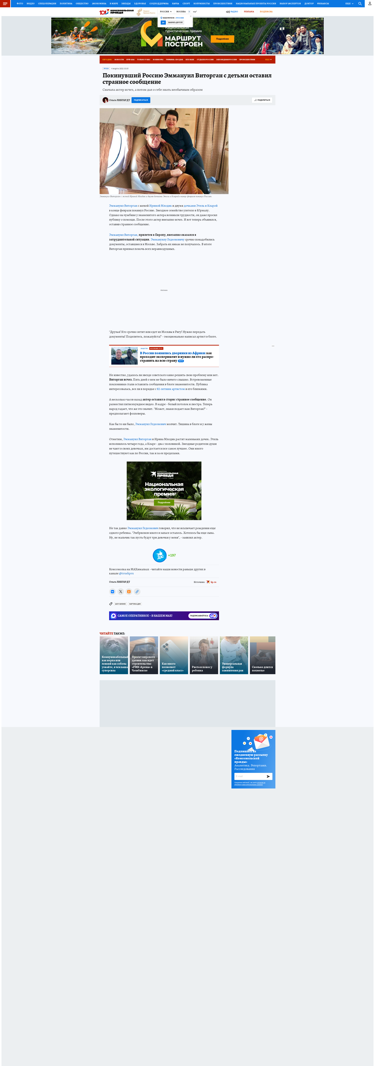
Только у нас (143, 59)
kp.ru (213, 582)
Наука (175, 3)
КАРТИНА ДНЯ (135, 604)
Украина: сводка (174, 59)
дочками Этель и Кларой (201, 205)
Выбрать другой (175, 22)
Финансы (323, 3)
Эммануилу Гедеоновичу (167, 239)
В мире (114, 3)
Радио (234, 11)
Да (163, 22)
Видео (31, 3)
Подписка (266, 11)
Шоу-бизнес (120, 604)
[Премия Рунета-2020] (144, 11)
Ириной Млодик (160, 205)
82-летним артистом (171, 389)
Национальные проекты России (256, 3)
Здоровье (140, 3)
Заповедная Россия (226, 59)
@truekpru (126, 573)
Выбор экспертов (290, 3)
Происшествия (222, 3)
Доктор (309, 3)
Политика (66, 3)
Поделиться (264, 100)
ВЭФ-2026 (130, 59)
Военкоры (158, 59)
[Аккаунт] (370, 3)
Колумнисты (202, 3)
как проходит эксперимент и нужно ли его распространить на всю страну (177, 357)
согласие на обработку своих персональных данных (249, 783)
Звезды (126, 3)
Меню (5, 3)
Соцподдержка (158, 3)
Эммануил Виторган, (123, 235)
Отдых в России (205, 59)
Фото (20, 3)
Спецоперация (47, 3)
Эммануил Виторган (123, 205)
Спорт (186, 3)
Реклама (249, 11)
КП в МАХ (190, 59)
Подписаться (141, 100)
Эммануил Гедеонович (150, 424)
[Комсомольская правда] (117, 12)
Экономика (99, 3)
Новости (119, 59)
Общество (82, 3)
